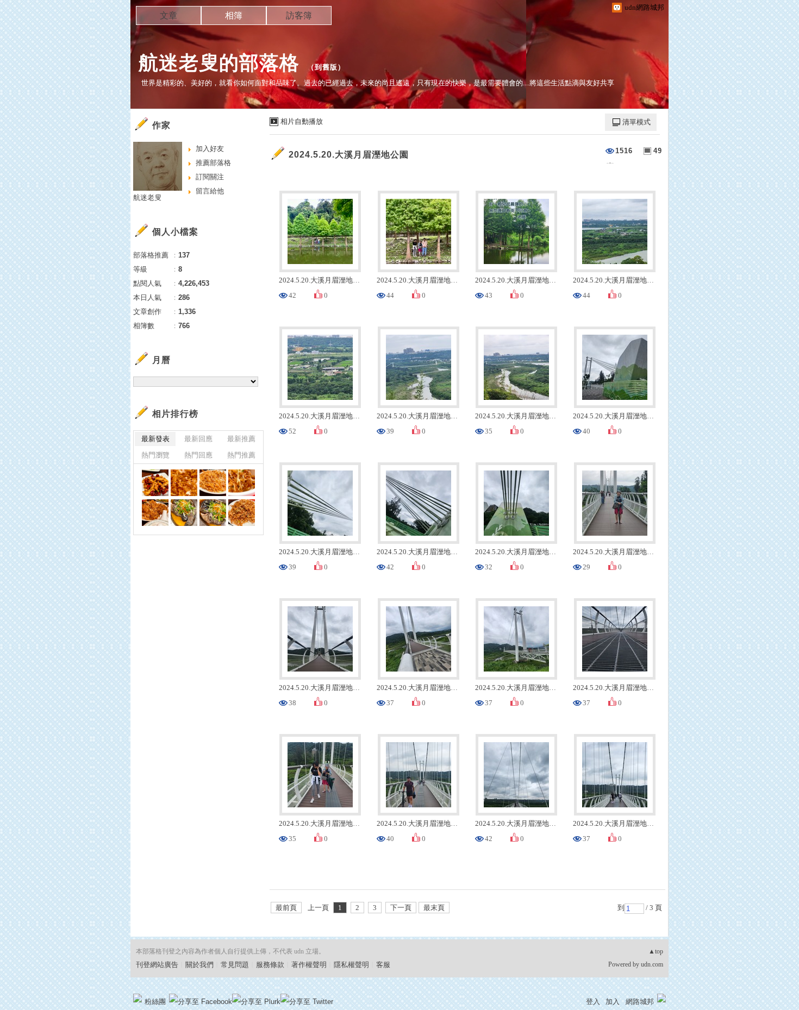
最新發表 (155, 439)
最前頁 (286, 908)
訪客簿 (299, 15)
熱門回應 (198, 455)
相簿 (233, 15)
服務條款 (270, 965)
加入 (613, 1002)
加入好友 (210, 149)
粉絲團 (155, 1002)
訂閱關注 (210, 177)
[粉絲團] (137, 998)
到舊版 (326, 67)
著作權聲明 (309, 965)
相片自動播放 (301, 121)
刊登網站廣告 (157, 965)
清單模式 (636, 122)
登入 (593, 1002)
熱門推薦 (241, 455)
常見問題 (235, 965)
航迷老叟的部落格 (219, 63)
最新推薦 (241, 439)
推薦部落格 (213, 163)
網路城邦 (640, 1002)
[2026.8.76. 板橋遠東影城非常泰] (155, 482)
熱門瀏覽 (155, 455)
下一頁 (400, 908)
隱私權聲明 (351, 965)
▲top (655, 951)
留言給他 (210, 191)
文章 (168, 15)
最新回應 (198, 439)
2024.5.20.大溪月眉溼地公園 (349, 154)
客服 (383, 965)
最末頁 (434, 908)
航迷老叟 (147, 197)
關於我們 (199, 965)
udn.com (652, 964)
